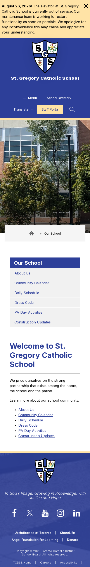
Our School (52, 233)
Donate (72, 540)
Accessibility (68, 562)
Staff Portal (50, 109)
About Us (22, 273)
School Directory (59, 98)
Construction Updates (32, 322)
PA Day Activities (28, 312)
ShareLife (67, 533)
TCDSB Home (22, 562)
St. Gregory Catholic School (32, 233)
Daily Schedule (26, 293)
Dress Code (24, 302)
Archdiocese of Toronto (33, 533)
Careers (45, 562)
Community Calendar (31, 283)
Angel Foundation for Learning (35, 540)
